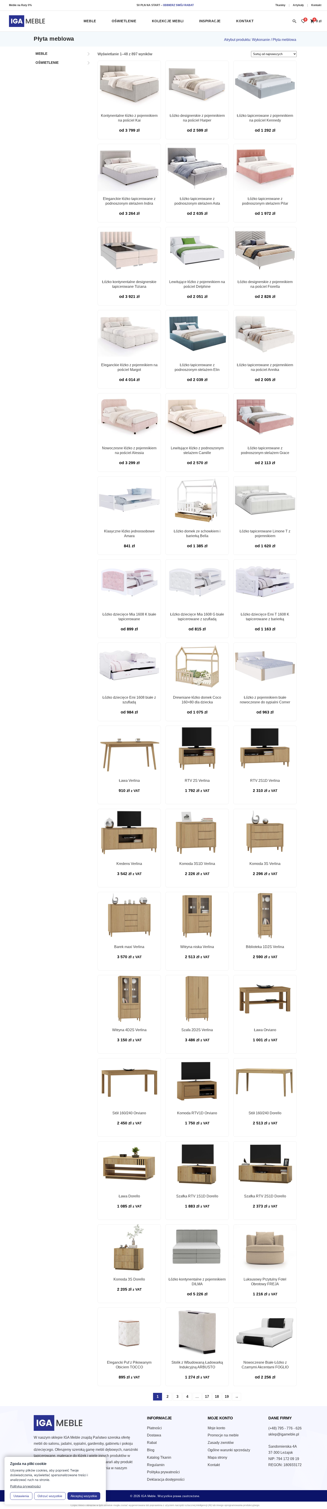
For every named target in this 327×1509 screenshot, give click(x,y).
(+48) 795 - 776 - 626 (285, 1428)
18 (217, 1396)
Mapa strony (217, 1457)
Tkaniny (280, 5)
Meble (90, 21)
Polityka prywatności (163, 1472)
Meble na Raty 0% (20, 5)
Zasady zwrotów (221, 1443)
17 (207, 1396)
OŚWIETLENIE (47, 62)
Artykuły (299, 5)
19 (227, 1396)
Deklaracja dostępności (166, 1479)
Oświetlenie (124, 21)
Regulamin (156, 1465)
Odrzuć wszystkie (50, 1496)
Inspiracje (210, 21)
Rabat (152, 1443)
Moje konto (216, 1428)
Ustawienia (21, 1496)
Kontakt (316, 5)
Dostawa (154, 1435)
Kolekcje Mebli (168, 21)
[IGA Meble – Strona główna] (27, 21)
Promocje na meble (223, 1435)
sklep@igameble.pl (283, 1434)
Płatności (154, 1428)
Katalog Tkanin (159, 1457)
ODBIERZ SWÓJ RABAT (178, 5)
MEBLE (41, 53)
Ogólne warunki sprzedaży (229, 1450)
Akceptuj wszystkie (84, 1496)
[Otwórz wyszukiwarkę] (294, 21)
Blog (150, 1450)
